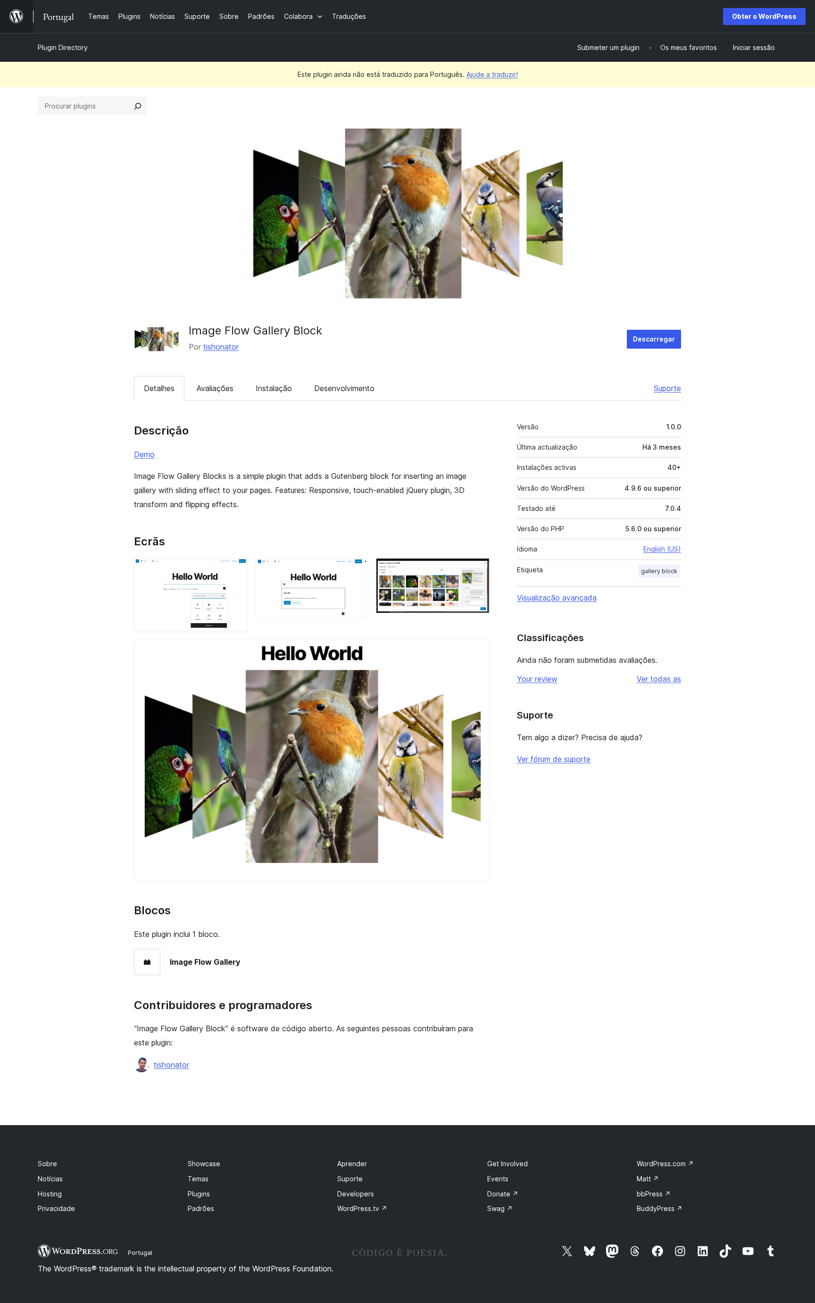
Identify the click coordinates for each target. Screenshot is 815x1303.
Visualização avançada (557, 597)
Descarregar (654, 339)
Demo (144, 454)
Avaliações (215, 388)
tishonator (221, 346)
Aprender (352, 1164)
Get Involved (507, 1164)
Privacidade (56, 1208)
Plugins (199, 1194)
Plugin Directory (63, 47)
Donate (502, 1194)
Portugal (140, 1252)
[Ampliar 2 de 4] (355, 571)
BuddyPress (659, 1208)
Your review (537, 679)
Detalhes (159, 388)
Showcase (204, 1164)
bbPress (654, 1194)
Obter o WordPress (764, 16)
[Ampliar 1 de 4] (235, 571)
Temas (198, 1179)
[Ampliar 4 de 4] (477, 652)
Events (497, 1179)
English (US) (662, 549)
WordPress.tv (362, 1208)
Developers (355, 1194)
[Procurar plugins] (137, 106)
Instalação (274, 388)
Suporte (667, 388)
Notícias (50, 1179)
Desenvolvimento (344, 388)
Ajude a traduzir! (492, 74)
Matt (648, 1179)
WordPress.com (665, 1164)
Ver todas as (659, 679)
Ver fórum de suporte (553, 759)
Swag (500, 1208)
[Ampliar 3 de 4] (477, 571)
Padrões (201, 1208)
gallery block (659, 571)
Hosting (50, 1194)
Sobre (47, 1164)
